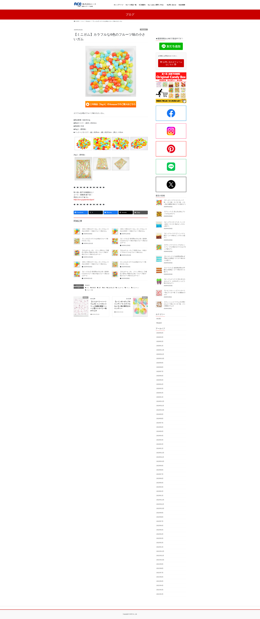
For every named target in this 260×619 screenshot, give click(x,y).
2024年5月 (159, 431)
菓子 (100, 287)
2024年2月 (159, 444)
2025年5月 (159, 380)
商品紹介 (143, 29)
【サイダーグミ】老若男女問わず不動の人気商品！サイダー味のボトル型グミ (174, 258)
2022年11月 (160, 504)
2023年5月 (159, 483)
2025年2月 (159, 393)
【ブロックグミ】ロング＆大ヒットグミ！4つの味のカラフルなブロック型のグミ (175, 247)
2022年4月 (159, 534)
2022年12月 (160, 500)
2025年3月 (159, 388)
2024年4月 (159, 435)
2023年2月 (159, 491)
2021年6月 (159, 577)
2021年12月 (160, 551)
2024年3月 (159, 440)
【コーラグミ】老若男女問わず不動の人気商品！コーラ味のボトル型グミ (174, 270)
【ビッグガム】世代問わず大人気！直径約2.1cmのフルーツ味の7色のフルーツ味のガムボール (133, 240)
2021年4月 (159, 585)
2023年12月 (160, 452)
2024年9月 (159, 414)
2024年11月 (160, 405)
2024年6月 (159, 427)
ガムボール (120, 287)
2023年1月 (159, 495)
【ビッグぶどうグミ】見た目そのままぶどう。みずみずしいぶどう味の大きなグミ (174, 281)
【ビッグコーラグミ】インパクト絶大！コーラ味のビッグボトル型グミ (174, 235)
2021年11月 (160, 555)
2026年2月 (159, 341)
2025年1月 (159, 397)
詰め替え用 (111, 287)
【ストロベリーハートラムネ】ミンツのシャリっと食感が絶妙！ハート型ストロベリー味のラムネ (98, 306)
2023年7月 (159, 474)
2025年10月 (160, 358)
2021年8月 (159, 568)
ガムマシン (136, 287)
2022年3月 (159, 538)
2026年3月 (159, 337)
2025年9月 (159, 363)
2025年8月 (159, 367)
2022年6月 (159, 525)
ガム (88, 287)
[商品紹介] (81, 304)
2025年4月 (159, 384)
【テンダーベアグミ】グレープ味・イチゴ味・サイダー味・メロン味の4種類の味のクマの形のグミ (175, 202)
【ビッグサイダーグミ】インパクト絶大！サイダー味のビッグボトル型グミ (174, 224)
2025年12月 (160, 350)
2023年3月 (159, 487)
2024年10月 (160, 410)
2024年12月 (160, 401)
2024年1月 (159, 448)
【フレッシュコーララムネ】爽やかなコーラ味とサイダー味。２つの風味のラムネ (174, 304)
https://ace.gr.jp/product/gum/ (84, 200)
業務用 (94, 287)
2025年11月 (160, 354)
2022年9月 (159, 513)
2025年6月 (159, 375)
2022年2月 (159, 542)
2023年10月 (160, 461)
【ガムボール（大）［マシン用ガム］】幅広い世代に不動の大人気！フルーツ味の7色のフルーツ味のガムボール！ (95, 252)
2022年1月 (159, 547)
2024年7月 (159, 423)
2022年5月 (159, 530)
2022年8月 (159, 517)
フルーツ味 (90, 290)
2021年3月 (159, 590)
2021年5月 (159, 581)
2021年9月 (159, 564)
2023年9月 (159, 465)
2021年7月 (159, 572)
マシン (128, 287)
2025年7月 (159, 371)
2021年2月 (159, 594)
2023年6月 (159, 478)
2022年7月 (159, 521)
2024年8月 (159, 418)
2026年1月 (159, 345)
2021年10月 (160, 560)
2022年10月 (160, 508)
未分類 (158, 318)
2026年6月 (159, 333)
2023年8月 (159, 470)
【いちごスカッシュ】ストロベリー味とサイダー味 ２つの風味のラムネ (175, 292)
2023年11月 (160, 457)
